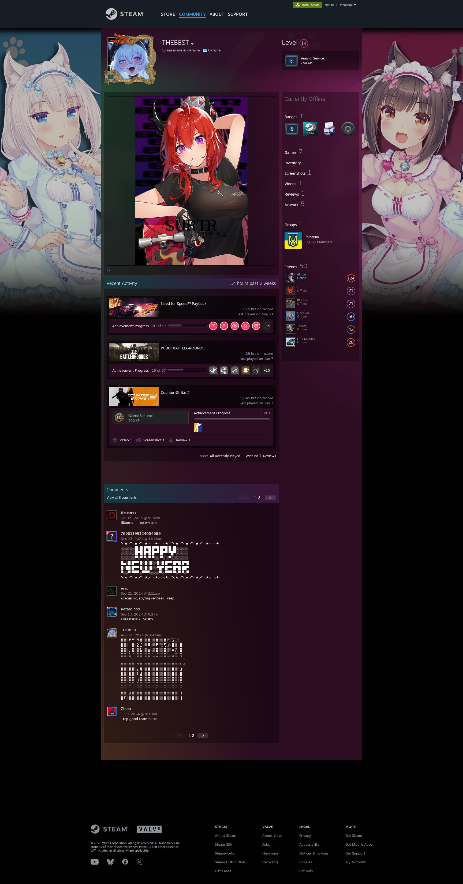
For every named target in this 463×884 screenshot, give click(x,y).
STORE (168, 14)
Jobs (266, 844)
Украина (312, 237)
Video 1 (126, 440)
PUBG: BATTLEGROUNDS (182, 348)
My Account (355, 862)
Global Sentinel (140, 415)
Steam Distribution (230, 862)
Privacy (305, 835)
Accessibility (309, 844)
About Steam (225, 835)
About (217, 14)
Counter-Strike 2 (175, 392)
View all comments (122, 497)
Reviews (269, 456)
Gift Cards (223, 871)
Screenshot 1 (154, 440)
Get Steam (353, 835)
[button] (320, 42)
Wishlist (251, 456)
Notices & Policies (313, 853)
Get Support (355, 853)
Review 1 (183, 440)
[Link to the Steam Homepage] (125, 18)
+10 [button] (267, 370)
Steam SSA (223, 844)
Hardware (270, 853)
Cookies (305, 862)
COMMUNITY (192, 14)
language (346, 5)
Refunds (306, 871)
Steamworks (225, 853)
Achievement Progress (130, 326)
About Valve (272, 835)
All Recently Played (225, 456)
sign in (329, 5)
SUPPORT (238, 14)
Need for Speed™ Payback (184, 303)
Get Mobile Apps (358, 844)
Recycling (270, 862)
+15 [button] (267, 326)
